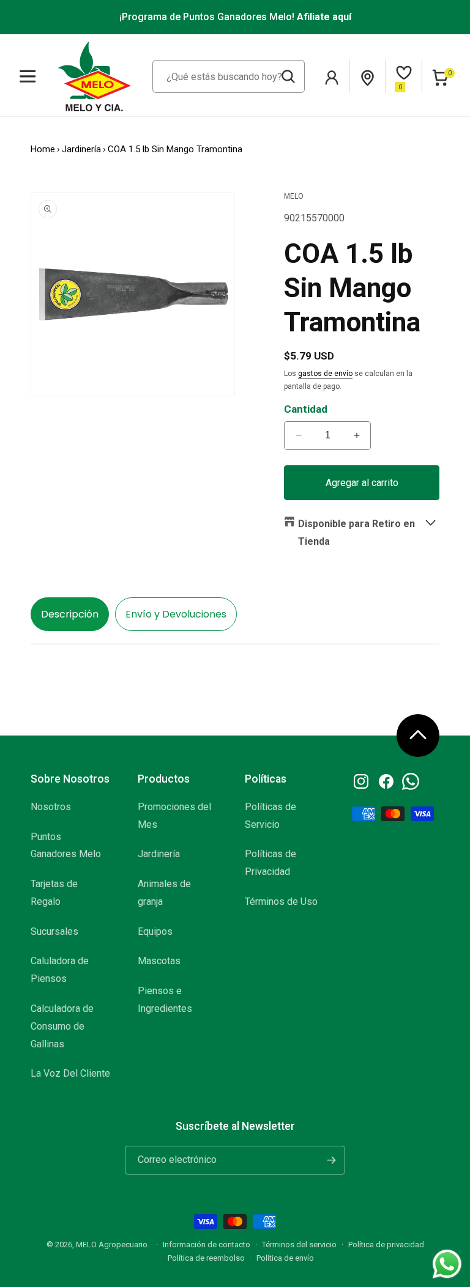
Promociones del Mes (174, 815)
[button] (28, 76)
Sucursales (54, 931)
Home (43, 149)
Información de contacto (206, 1244)
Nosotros (51, 807)
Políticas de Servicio (270, 815)
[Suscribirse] (331, 1160)
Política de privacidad (386, 1244)
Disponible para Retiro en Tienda (356, 532)
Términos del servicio (299, 1244)
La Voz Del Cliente (70, 1073)
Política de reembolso (206, 1258)
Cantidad (305, 409)
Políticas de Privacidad (270, 862)
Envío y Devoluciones (175, 614)
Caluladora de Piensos (60, 969)
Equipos (155, 931)
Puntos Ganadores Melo (66, 845)
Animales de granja (164, 892)
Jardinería (81, 149)
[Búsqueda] (288, 76)
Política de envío (285, 1258)
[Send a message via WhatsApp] (447, 1264)
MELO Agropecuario (111, 1244)
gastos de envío (325, 373)
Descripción (70, 614)
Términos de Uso (281, 901)
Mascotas (159, 961)
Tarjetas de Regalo (54, 892)
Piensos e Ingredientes (165, 999)
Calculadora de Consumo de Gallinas (62, 1026)
